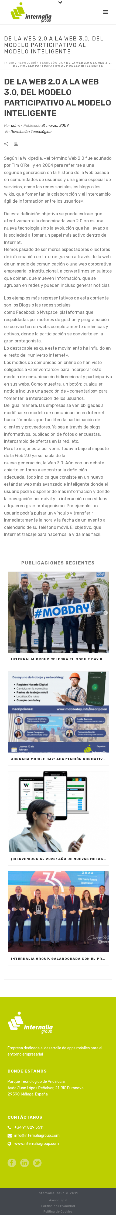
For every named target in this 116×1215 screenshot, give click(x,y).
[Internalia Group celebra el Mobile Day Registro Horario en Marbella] (58, 612)
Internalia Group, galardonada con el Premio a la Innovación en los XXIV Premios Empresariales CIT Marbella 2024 (60, 959)
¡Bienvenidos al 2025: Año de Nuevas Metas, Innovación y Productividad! (60, 859)
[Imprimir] (18, 143)
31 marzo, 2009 (55, 125)
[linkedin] (24, 1163)
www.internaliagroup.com (36, 1143)
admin (16, 125)
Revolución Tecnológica (40, 62)
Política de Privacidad (58, 1206)
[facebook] (12, 1163)
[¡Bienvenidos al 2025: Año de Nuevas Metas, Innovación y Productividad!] (58, 811)
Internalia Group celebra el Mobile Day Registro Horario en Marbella (60, 659)
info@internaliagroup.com (37, 1135)
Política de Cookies (58, 1211)
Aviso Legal (58, 1200)
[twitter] (37, 1163)
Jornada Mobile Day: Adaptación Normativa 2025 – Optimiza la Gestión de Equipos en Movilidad (60, 759)
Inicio (9, 62)
